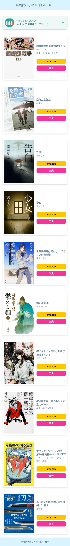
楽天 (51, 68)
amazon (51, 61)
